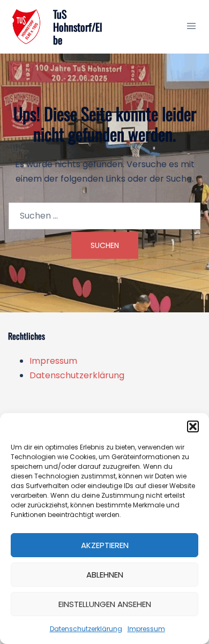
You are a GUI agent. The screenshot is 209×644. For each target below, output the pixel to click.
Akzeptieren (105, 545)
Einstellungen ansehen (104, 604)
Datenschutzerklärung (86, 628)
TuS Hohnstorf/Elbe (77, 27)
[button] (193, 426)
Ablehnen (104, 574)
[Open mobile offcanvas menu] (191, 26)
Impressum (146, 628)
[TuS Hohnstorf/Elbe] (26, 26)
